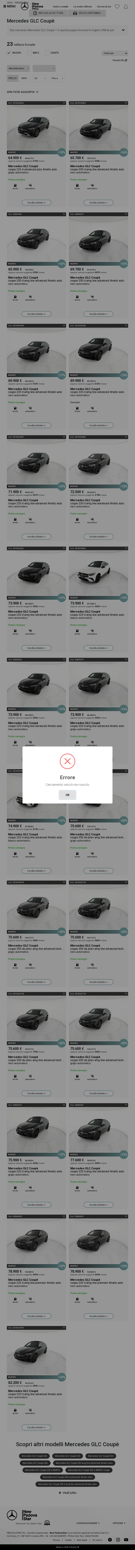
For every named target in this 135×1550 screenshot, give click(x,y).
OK (67, 795)
